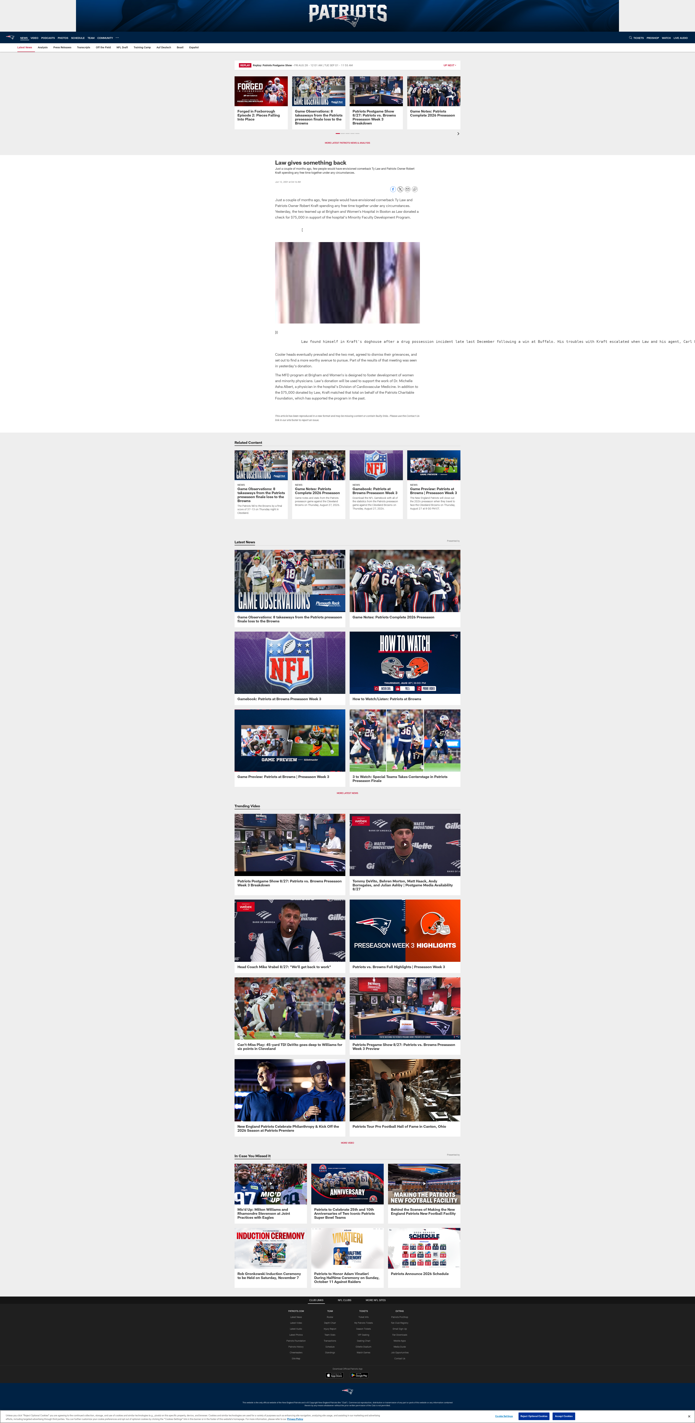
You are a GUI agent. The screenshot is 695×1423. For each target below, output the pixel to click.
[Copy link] (415, 189)
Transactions (330, 1340)
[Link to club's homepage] (10, 37)
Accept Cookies (564, 1416)
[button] (337, 133)
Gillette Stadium (363, 1346)
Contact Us (399, 1358)
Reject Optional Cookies (534, 1416)
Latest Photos (296, 1334)
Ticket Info (364, 1317)
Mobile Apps (400, 1340)
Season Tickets (363, 1328)
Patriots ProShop (399, 1317)
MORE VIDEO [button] (347, 1142)
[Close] (689, 1416)
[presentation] (459, 134)
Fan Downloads (399, 1334)
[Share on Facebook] (393, 191)
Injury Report (330, 1328)
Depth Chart (330, 1322)
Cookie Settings (504, 1416)
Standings (330, 1352)
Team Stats (330, 1334)
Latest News (296, 1317)
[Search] (630, 37)
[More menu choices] (117, 37)
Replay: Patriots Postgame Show (272, 65)
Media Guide (400, 1346)
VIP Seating (363, 1334)
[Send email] (407, 191)
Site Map (296, 1358)
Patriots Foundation (296, 1340)
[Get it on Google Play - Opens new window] (359, 1377)
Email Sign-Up (400, 1328)
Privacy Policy (295, 1419)
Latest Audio (296, 1328)
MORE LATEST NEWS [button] (347, 793)
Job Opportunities (400, 1352)
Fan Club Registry (399, 1322)
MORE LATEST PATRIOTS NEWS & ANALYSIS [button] (347, 142)
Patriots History (296, 1346)
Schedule (329, 1346)
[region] (347, 1416)
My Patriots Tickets (363, 1322)
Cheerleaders (296, 1352)
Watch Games (363, 1352)
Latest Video (296, 1322)
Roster (330, 1317)
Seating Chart (363, 1340)
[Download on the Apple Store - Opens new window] (334, 1376)
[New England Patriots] (347, 1392)
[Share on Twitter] (400, 191)
